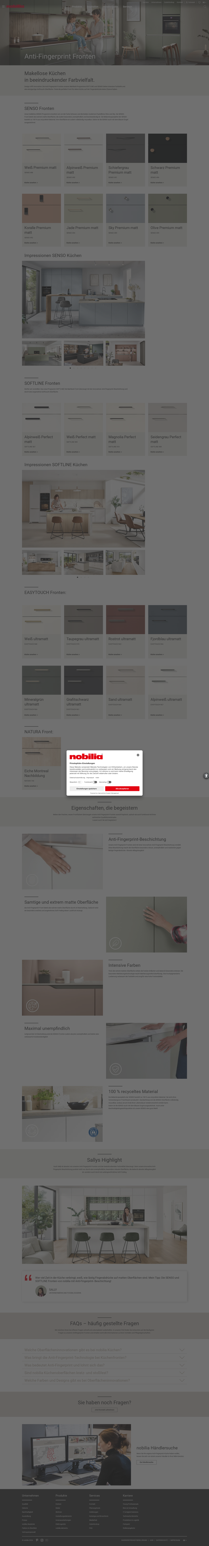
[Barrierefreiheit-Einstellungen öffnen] (206, 775)
